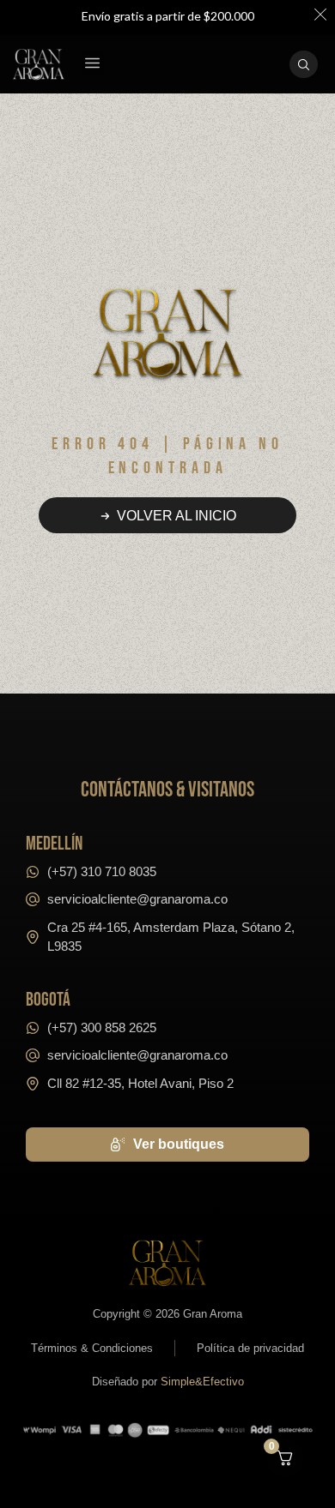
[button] (93, 64)
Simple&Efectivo (202, 1381)
